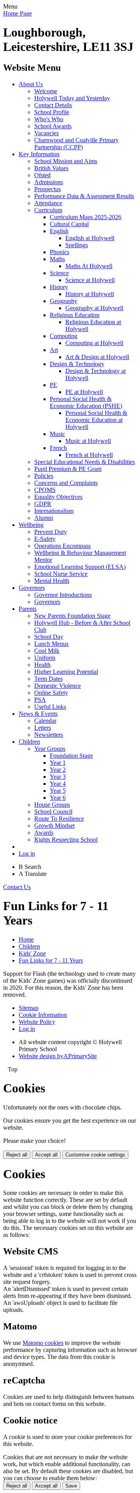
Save (71, 1486)
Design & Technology (77, 364)
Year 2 (58, 769)
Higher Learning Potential (66, 671)
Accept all (46, 1155)
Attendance (48, 203)
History (59, 287)
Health (42, 664)
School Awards (53, 126)
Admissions (48, 182)
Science (59, 273)
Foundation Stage (71, 755)
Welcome (45, 91)
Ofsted (42, 175)
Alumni (43, 518)
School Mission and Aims (65, 161)
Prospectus (47, 189)
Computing (63, 336)
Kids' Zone (32, 953)
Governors (32, 587)
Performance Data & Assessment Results (84, 196)
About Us (31, 84)
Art (54, 350)
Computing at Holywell (94, 343)
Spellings (76, 245)
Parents (28, 608)
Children (29, 741)
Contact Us (17, 887)
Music (57, 434)
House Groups (52, 804)
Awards (43, 832)
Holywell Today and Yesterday (72, 98)
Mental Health (51, 580)
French (58, 448)
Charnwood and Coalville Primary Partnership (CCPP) (76, 143)
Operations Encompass (62, 545)
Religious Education (75, 315)
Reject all (16, 1155)
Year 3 (58, 776)
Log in (27, 853)
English (59, 231)
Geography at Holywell (94, 308)
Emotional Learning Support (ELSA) (80, 566)
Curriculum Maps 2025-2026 (85, 217)
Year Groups (49, 748)
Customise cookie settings (95, 1155)
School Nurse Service (61, 573)
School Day (48, 636)
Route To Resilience (59, 818)
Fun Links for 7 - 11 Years (51, 960)
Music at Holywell (88, 441)
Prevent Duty (50, 531)
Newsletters (48, 734)
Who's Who (48, 119)
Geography (63, 301)
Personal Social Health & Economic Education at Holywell (96, 420)
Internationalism (54, 511)
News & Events (38, 713)
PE (53, 385)
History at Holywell (89, 294)
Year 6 (58, 797)
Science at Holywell (90, 280)
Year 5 (58, 790)
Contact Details (53, 105)
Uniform (44, 657)
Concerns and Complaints (66, 483)
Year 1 (58, 762)
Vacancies (46, 133)
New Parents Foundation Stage (72, 615)
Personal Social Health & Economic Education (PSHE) (86, 402)
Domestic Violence (57, 685)
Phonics (59, 252)
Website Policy (37, 1022)
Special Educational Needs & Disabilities (84, 462)
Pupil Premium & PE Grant (68, 469)
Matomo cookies (43, 1343)
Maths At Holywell (88, 266)
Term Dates (48, 678)
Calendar (45, 720)
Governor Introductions (63, 594)
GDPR (42, 504)
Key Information (39, 154)
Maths (57, 259)
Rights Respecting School (66, 839)
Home (26, 939)
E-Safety (45, 538)
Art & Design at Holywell (97, 357)
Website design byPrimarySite (58, 1056)
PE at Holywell (84, 392)
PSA (40, 699)
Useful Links (50, 706)
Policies (43, 476)
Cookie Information (43, 1015)
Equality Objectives (58, 497)
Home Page (17, 13)
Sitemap (28, 1008)
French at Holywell (89, 455)
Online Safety (51, 692)
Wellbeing (31, 525)
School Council (53, 811)
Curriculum (48, 210)
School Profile (51, 112)
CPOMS (45, 490)
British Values (51, 168)
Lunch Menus (51, 643)
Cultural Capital (69, 224)
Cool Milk (47, 650)
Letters (42, 727)
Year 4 (58, 783)
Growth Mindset (54, 825)
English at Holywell (89, 238)
